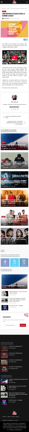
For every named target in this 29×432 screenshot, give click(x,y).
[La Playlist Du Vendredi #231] (4, 368)
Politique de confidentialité (8, 420)
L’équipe (9, 416)
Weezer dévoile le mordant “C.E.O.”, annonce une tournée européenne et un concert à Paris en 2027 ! (13, 201)
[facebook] (13, 109)
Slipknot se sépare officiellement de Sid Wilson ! (13, 145)
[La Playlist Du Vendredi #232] (4, 362)
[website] (11, 109)
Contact (16, 420)
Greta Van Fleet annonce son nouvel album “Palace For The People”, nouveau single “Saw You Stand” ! (13, 239)
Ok (8, 429)
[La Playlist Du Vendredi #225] (4, 355)
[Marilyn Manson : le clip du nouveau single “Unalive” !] (4, 293)
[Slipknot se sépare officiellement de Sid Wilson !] (14, 141)
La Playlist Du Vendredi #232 (15, 360)
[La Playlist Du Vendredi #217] (4, 348)
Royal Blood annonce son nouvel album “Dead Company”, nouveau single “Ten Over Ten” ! (14, 163)
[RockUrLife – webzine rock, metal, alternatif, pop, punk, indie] (15, 412)
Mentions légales (15, 416)
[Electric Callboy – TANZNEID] (4, 307)
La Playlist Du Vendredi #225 (15, 353)
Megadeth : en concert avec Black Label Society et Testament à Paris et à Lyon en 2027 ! (13, 182)
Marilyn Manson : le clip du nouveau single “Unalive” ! (18, 292)
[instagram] (18, 109)
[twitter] (15, 109)
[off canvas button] (2, 2)
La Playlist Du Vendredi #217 (15, 346)
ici (17, 87)
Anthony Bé (6, 18)
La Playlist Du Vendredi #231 (15, 366)
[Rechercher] (27, 2)
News (4, 11)
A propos (4, 416)
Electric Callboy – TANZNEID (16, 305)
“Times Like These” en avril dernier (11, 81)
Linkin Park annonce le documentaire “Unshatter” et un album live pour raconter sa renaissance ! (12, 220)
